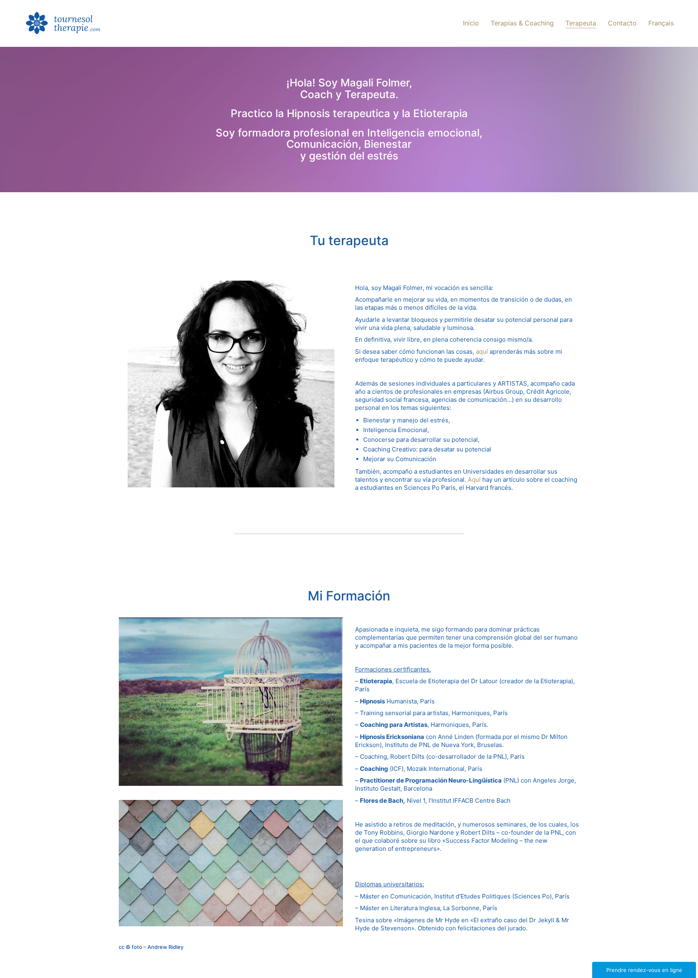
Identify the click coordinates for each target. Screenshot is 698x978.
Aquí (474, 479)
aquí (482, 351)
